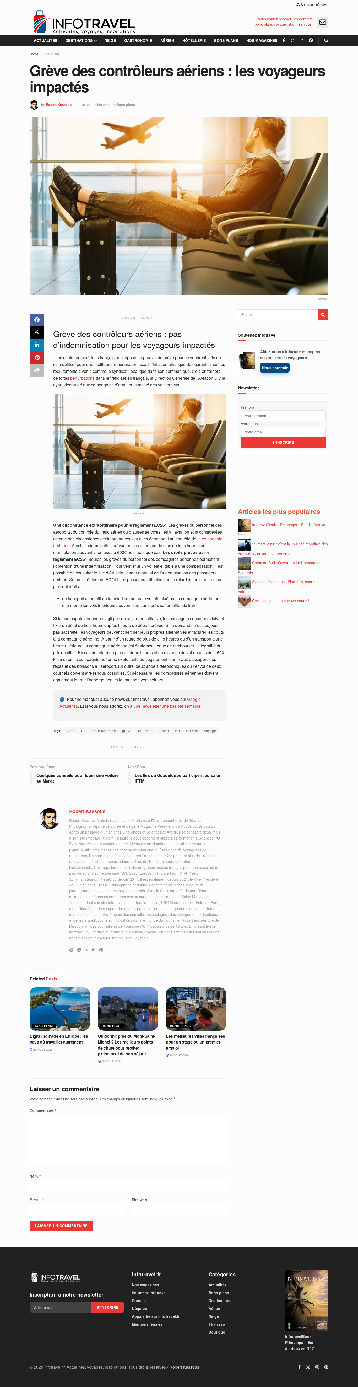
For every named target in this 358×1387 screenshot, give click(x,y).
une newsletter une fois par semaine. (167, 706)
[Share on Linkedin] (37, 345)
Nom (35, 1176)
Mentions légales (147, 1324)
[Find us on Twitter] (292, 40)
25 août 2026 (111, 1061)
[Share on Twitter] (37, 332)
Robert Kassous (59, 104)
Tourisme (145, 730)
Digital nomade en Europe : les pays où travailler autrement (59, 1039)
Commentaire (43, 1110)
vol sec (192, 730)
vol (177, 730)
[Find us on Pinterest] (311, 40)
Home (34, 54)
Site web (139, 1199)
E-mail (37, 1199)
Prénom (247, 407)
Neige (110, 40)
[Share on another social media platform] (37, 370)
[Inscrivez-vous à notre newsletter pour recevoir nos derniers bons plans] (322, 22)
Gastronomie (138, 40)
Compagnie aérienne (98, 730)
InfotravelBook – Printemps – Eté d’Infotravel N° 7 (300, 1342)
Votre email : (251, 423)
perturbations (82, 378)
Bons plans (226, 40)
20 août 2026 (179, 1055)
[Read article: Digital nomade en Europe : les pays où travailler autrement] (60, 1008)
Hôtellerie (194, 40)
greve (127, 730)
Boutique (217, 1332)
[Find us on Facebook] (284, 40)
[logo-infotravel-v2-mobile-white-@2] (56, 1276)
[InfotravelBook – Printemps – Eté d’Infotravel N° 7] (306, 1300)
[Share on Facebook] (37, 320)
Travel (164, 730)
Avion (70, 730)
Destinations (79, 40)
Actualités (45, 40)
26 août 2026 (42, 1049)
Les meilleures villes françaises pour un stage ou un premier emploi (195, 1042)
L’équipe (139, 1308)
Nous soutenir (275, 367)
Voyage (210, 730)
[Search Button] (326, 40)
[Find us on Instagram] (301, 40)
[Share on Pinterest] (37, 357)
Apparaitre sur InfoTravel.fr (156, 1316)
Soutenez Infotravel (314, 4)
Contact (139, 1300)
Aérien (167, 40)
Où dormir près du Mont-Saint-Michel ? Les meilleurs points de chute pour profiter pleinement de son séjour (126, 1045)
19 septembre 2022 (95, 104)
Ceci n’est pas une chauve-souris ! (280, 600)
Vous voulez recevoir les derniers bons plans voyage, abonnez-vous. (284, 22)
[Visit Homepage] (84, 22)
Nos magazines (261, 40)
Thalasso (217, 1324)
